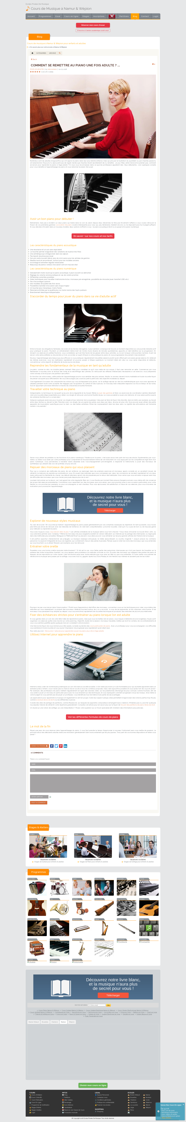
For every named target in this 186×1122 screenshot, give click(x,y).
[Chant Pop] (104, 895)
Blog (135, 16)
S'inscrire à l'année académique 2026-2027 (93, 30)
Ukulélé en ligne (128, 1014)
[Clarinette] (126, 895)
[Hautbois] (126, 935)
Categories (41, 53)
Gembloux (133, 1102)
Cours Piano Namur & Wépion (49, 1010)
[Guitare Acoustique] (149, 915)
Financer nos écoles (103, 1105)
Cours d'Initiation (36, 1095)
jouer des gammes (105, 393)
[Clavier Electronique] (149, 895)
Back (35, 59)
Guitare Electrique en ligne (111, 1014)
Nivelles (148, 1097)
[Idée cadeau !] (112, 16)
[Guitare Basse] (37, 935)
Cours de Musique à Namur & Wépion (61, 8)
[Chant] (82, 895)
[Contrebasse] (37, 915)
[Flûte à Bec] (104, 915)
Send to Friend (38, 746)
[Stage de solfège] (138, 847)
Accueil (31, 16)
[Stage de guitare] (48, 847)
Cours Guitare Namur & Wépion (73, 1010)
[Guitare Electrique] (59, 935)
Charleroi (133, 1100)
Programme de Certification (40, 1105)
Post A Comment (38, 803)
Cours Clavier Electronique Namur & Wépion (133, 1010)
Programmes (45, 16)
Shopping (100, 1111)
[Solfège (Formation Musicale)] (104, 956)
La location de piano (64, 225)
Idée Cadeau (68, 1100)
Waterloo (149, 1102)
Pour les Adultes (37, 69)
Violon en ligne (61, 1014)
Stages (85, 16)
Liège (132, 1107)
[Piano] (59, 956)
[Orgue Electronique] (37, 956)
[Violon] (59, 962)
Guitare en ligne (93, 1014)
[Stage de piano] (93, 847)
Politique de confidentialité (105, 1102)
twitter (56, 746)
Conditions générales (104, 1100)
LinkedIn (65, 746)
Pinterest (61, 746)
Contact (145, 16)
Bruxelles (133, 1097)
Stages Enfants (36, 1107)
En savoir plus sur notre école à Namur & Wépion (48, 47)
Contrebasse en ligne (62, 1012)
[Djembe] (82, 915)
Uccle (148, 1100)
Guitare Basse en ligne (144, 1014)
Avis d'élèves (68, 1105)
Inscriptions (99, 16)
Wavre (148, 1105)
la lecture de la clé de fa (45, 700)
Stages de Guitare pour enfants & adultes (49, 862)
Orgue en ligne (125, 1012)
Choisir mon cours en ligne (93, 1085)
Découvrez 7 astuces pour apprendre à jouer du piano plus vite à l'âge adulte (74, 631)
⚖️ (96, 1100)
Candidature (68, 1107)
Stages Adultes (36, 1110)
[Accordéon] (37, 895)
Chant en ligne (152, 1012)
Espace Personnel (103, 1095)
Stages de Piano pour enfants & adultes (93, 862)
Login (155, 16)
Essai (57, 16)
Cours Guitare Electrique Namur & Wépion (100, 1010)
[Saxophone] (82, 956)
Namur (148, 1095)
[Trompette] (149, 942)
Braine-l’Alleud (135, 1095)
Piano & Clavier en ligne (77, 1014)
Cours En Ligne (36, 1102)
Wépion (148, 1107)
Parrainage (67, 1102)
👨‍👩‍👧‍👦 (30, 1097)
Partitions (124, 16)
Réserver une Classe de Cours (74, 1110)
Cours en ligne (71, 16)
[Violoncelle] (82, 962)
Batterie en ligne (139, 1012)
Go (108, 1005)
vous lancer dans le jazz (59, 532)
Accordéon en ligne (111, 1012)
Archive (52, 53)
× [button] (183, 1104)
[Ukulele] (37, 962)
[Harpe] (104, 935)
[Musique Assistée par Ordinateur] (149, 935)
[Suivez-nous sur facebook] (129, 1113)
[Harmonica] (82, 935)
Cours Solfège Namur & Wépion (41, 1012)
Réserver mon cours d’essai (93, 25)
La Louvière (134, 1105)
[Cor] (59, 915)
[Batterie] (59, 895)
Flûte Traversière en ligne (94, 1016)
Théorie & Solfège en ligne (44, 1014)
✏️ (30, 1095)
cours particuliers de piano (100, 626)
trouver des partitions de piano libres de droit (138, 705)
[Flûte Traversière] (126, 915)
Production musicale (71, 1112)
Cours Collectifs (36, 1097)
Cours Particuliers (37, 1100)
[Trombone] (126, 942)
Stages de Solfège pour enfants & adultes (138, 862)
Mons (132, 1110)
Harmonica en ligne (95, 1012)
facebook (52, 746)
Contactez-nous (102, 1097)
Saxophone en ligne (79, 1012)
